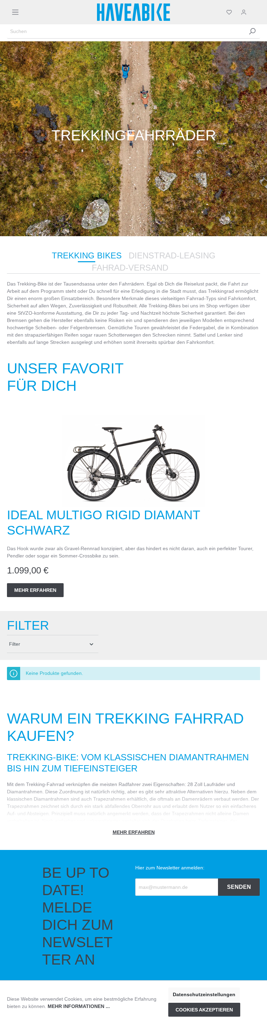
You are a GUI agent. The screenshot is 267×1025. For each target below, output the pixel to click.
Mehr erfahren (35, 590)
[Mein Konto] (243, 12)
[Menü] (15, 12)
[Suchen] (252, 31)
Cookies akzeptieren (204, 1009)
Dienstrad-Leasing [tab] (172, 255)
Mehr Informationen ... (79, 1006)
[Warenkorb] (255, 12)
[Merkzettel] (229, 12)
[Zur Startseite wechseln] (133, 12)
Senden (239, 887)
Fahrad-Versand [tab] (130, 267)
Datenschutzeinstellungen (204, 994)
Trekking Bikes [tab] (87, 255)
